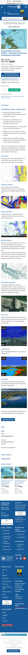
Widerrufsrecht (5, 578)
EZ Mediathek (5, 615)
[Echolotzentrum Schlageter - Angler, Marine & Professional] (14, 7)
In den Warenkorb (14, 90)
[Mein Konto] (2, 7)
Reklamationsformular (6, 591)
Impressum (4, 570)
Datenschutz (4, 575)
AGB (3, 572)
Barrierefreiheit (5, 597)
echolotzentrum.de (20, 534)
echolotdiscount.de (20, 549)
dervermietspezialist (21, 537)
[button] (5, 13)
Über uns (4, 594)
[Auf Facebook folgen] (17, 558)
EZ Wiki (3, 618)
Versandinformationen (14, 645)
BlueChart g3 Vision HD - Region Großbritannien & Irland (14, 96)
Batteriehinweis (5, 584)
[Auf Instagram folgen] (20, 558)
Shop (4, 22)
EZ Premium (4, 621)
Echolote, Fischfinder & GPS (11, 22)
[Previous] (1, 480)
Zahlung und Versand (6, 581)
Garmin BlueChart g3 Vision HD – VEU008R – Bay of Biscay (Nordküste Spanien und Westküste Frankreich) (7, 482)
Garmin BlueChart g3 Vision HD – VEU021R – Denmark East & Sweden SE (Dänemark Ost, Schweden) (21, 482)
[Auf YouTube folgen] (24, 558)
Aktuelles (4, 612)
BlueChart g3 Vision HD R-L (18, 24)
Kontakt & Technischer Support (6, 588)
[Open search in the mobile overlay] (14, 18)
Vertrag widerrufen (7, 602)
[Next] (27, 480)
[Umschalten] (11, 612)
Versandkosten (10, 64)
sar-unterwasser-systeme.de (20, 545)
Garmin (19, 22)
